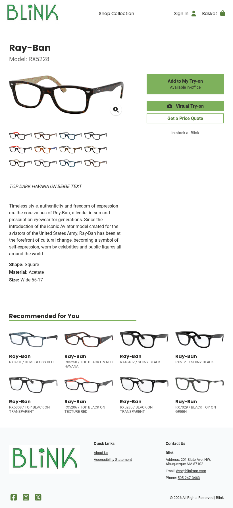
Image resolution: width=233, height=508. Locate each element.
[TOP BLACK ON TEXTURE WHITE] (45, 164)
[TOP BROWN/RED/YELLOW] (70, 150)
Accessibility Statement (113, 459)
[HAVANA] (45, 137)
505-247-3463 (189, 478)
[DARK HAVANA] (95, 164)
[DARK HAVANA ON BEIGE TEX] (20, 164)
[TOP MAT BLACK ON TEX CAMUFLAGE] (95, 137)
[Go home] (33, 13)
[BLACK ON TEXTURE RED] (20, 150)
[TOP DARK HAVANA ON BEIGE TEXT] (95, 150)
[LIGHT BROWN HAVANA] (45, 150)
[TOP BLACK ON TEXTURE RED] (20, 137)
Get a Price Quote (185, 118)
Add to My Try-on (185, 84)
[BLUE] (70, 137)
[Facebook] (13, 499)
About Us (101, 453)
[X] (38, 499)
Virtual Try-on (189, 106)
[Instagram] (25, 499)
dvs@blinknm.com (191, 471)
